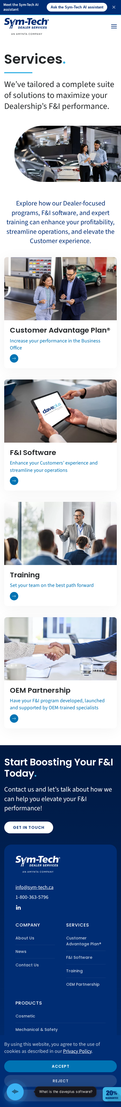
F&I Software (79, 957)
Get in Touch (28, 827)
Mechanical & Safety (36, 1029)
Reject (61, 1081)
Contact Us (27, 965)
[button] (114, 26)
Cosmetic (25, 1016)
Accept (61, 1066)
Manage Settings (61, 1095)
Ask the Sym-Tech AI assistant (77, 7)
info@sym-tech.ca (34, 887)
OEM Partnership (83, 984)
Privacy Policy (77, 1051)
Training (74, 971)
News (20, 951)
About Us (24, 938)
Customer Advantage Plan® (83, 941)
